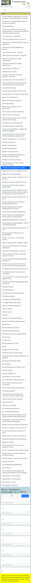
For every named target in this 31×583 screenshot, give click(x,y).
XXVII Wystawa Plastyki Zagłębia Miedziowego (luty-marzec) (15, 282)
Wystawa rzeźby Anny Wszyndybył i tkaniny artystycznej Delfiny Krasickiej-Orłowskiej (14, 415)
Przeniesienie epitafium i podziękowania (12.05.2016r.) (13, 273)
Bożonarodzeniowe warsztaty (10, 327)
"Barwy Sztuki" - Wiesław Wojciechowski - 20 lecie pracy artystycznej (14, 22)
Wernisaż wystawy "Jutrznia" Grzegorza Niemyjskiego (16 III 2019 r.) (13, 203)
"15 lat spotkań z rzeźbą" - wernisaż (12, 52)
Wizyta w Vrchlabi (7, 370)
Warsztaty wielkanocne (8, 142)
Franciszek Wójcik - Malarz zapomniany (13, 380)
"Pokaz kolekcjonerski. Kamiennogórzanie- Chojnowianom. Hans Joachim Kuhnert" (14, 84)
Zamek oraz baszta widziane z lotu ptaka (13, 251)
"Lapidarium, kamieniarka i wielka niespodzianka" (11, 64)
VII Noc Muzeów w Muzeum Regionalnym (14, 212)
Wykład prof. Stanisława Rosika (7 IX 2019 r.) (14, 182)
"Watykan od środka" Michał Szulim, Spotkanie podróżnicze (15, 43)
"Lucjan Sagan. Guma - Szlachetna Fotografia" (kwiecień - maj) (15, 277)
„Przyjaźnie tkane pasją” (9, 88)
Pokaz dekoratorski (7, 402)
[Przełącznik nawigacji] (5, 10)
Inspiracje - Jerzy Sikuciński (9, 97)
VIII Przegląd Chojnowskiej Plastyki (12, 464)
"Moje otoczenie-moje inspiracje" (11, 305)
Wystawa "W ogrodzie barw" (10, 151)
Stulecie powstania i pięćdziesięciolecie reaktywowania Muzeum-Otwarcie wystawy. (14, 471)
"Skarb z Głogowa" (7, 309)
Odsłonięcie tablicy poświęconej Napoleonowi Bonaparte (15, 357)
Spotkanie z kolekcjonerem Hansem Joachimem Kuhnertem (12, 75)
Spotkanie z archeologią (9, 405)
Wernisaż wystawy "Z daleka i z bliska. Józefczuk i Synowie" (13, 163)
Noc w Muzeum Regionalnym (10, 411)
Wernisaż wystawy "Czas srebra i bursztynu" (14, 458)
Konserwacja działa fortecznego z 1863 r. (13, 367)
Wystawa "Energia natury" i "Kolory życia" (14, 139)
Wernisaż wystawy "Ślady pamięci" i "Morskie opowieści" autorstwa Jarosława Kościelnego (15, 17)
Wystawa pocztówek (8, 442)
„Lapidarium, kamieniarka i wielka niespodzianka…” (11, 59)
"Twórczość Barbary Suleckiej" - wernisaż (14, 39)
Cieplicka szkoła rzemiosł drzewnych (12, 399)
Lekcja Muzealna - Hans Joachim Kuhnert (13, 80)
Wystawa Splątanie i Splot (9, 148)
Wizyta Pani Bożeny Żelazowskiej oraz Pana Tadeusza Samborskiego (14, 119)
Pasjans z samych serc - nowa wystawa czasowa (13, 238)
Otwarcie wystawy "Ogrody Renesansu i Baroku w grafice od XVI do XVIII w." (13, 216)
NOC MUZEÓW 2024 (8, 103)
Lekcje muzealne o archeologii (10, 115)
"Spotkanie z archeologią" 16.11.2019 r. (13, 168)
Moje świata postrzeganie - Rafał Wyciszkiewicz (11, 107)
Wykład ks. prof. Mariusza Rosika (11, 160)
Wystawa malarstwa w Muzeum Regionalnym (15, 424)
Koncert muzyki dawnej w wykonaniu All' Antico (13, 431)
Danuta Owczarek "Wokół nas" (11, 68)
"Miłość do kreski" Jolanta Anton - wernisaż (14, 55)
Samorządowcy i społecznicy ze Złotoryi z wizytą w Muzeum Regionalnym (14, 420)
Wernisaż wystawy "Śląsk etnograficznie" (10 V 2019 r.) (15, 198)
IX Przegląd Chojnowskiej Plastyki (11, 361)
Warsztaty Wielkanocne (8, 373)
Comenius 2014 (6, 340)
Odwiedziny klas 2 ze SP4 (9, 72)
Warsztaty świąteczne (8, 290)
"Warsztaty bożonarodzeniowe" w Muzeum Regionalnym (14, 247)
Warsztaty (5, 315)
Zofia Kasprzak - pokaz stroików (11, 376)
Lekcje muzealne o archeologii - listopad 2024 (15, 94)
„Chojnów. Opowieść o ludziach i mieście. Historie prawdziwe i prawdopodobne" (13, 135)
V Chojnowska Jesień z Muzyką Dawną (13, 293)
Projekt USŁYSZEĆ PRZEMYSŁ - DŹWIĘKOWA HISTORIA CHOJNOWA (14, 130)
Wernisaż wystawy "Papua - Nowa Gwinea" (14, 436)
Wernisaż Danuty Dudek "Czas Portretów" (14, 91)
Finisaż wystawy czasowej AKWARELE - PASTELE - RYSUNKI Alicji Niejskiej (15, 224)
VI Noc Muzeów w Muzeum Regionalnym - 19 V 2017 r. (15, 229)
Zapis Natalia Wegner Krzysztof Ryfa (12, 126)
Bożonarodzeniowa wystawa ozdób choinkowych (12, 383)
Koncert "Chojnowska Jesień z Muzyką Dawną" (15, 450)
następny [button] (25, 496)
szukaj (28, 6)
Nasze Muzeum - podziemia (10, 485)
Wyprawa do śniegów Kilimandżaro (12, 318)
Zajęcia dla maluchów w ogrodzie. (11, 100)
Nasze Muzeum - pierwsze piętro (11, 479)
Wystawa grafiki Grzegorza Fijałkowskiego (14, 334)
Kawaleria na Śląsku (7, 287)
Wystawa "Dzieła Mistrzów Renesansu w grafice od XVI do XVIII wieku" (13, 155)
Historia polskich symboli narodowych (13, 111)
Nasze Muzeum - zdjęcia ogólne (11, 476)
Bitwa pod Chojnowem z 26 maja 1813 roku (14, 428)
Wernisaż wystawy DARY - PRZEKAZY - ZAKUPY (15, 243)
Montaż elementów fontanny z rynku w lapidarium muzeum (13, 446)
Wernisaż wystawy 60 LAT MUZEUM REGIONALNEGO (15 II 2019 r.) (12, 207)
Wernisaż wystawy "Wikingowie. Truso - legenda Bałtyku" (13, 233)
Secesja (4, 346)
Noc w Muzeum (6, 364)
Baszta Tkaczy (6, 324)
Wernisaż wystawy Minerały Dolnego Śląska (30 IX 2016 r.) (14, 260)
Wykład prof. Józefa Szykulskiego (11, 174)
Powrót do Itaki (6, 468)
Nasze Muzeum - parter (9, 482)
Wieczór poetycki (7, 312)
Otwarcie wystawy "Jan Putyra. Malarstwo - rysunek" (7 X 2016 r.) (14, 255)
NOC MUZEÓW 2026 (8, 26)
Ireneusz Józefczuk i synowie (10, 349)
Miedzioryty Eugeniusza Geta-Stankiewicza (14, 439)
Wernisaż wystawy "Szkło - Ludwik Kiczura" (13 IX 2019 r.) (15, 178)
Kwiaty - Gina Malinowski (9, 145)
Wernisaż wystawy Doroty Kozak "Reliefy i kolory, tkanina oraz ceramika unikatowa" (14, 264)
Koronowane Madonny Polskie (11, 408)
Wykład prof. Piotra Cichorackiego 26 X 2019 (14, 171)
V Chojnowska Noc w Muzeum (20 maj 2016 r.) (15, 269)
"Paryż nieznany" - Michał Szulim (11, 36)
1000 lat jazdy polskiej (8, 296)
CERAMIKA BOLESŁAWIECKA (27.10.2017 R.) (14, 220)
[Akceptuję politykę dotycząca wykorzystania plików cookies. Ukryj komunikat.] (29, 581)
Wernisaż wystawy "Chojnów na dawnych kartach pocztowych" (14, 454)
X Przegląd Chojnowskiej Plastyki (11, 299)
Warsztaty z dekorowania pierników (12, 123)
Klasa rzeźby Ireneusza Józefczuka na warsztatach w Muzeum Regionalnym (13, 395)
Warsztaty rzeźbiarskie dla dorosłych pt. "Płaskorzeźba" (13, 186)
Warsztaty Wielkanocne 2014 (10, 343)
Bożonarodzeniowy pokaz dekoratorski (13, 388)
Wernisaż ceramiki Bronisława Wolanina (13, 321)
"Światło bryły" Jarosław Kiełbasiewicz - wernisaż (13, 48)
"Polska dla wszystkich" (8, 391)
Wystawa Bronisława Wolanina (11, 331)
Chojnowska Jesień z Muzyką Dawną (12, 353)
